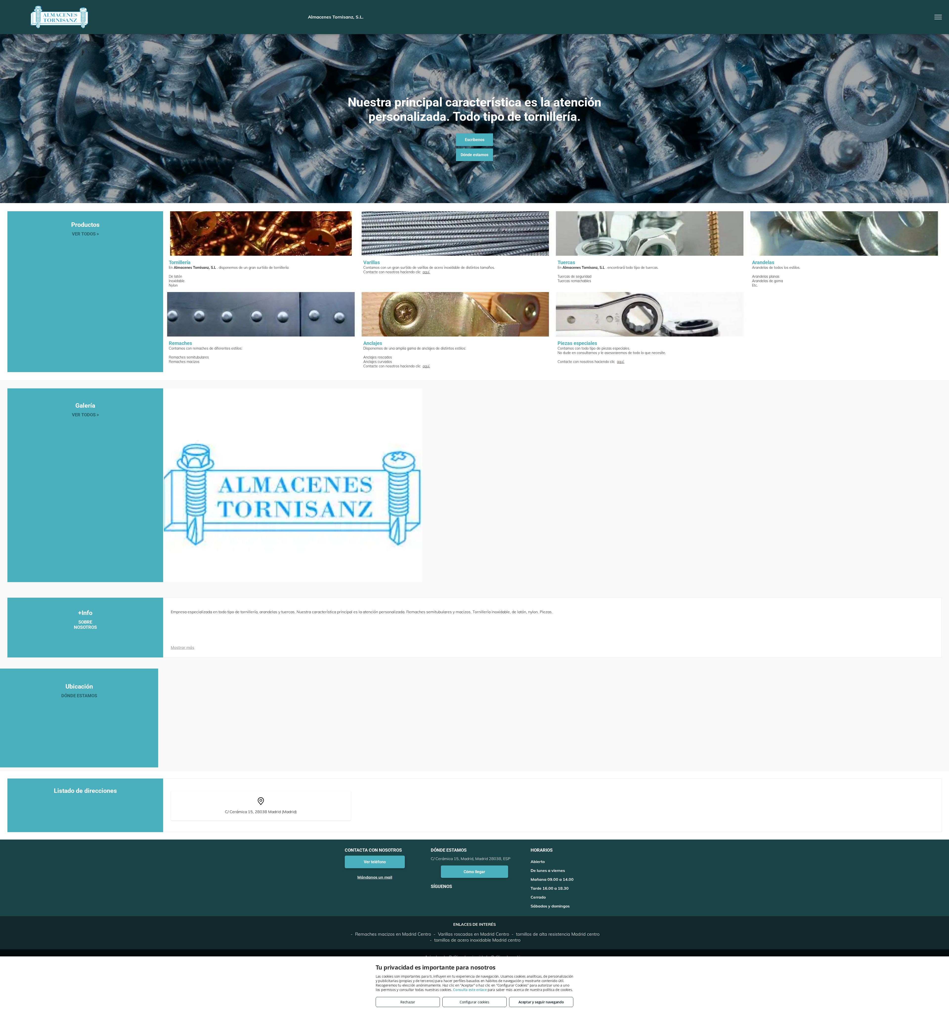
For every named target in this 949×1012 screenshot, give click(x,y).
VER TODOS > (85, 233)
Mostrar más (182, 647)
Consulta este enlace (470, 989)
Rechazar (407, 1002)
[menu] (938, 17)
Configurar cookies (474, 1002)
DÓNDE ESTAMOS (79, 695)
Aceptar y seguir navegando (541, 1002)
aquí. (426, 272)
